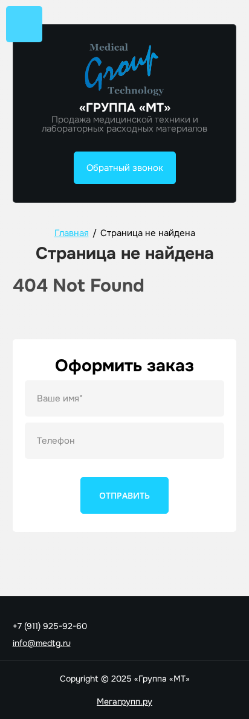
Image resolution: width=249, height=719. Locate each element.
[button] (125, 168)
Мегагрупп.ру (124, 701)
